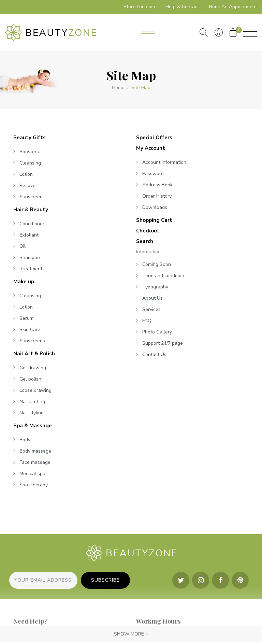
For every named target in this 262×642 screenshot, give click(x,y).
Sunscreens (32, 341)
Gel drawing (32, 368)
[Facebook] (220, 580)
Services (151, 309)
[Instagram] (200, 580)
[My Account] (219, 32)
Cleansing (30, 163)
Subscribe (105, 580)
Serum (26, 318)
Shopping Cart (154, 220)
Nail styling (31, 413)
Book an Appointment (233, 6)
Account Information (164, 162)
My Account (150, 148)
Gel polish (30, 379)
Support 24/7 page (162, 343)
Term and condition (163, 275)
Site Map (140, 87)
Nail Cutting (32, 401)
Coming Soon (156, 264)
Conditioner (31, 223)
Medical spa (32, 473)
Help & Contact (182, 6)
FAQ (146, 320)
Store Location (139, 6)
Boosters (29, 151)
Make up (23, 281)
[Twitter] (180, 580)
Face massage (34, 462)
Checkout (148, 230)
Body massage (35, 451)
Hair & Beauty (30, 209)
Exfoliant (29, 235)
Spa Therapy (33, 485)
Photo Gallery (157, 332)
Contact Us (154, 354)
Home (118, 87)
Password (153, 173)
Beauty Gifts (29, 137)
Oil (22, 246)
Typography (155, 287)
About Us (152, 298)
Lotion (26, 174)
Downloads (154, 207)
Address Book (157, 185)
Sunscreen (31, 197)
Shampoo (29, 257)
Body (24, 440)
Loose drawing (35, 390)
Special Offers (154, 137)
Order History (157, 196)
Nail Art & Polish (34, 353)
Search (144, 241)
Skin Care (29, 329)
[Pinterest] (240, 580)
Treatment (30, 269)
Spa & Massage (32, 425)
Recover (28, 185)
